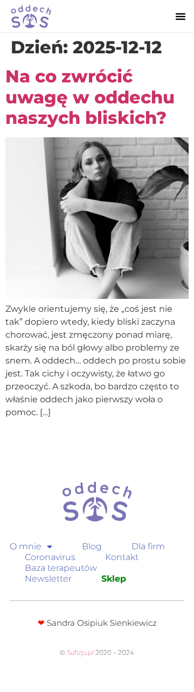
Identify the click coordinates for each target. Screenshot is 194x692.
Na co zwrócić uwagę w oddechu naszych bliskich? (90, 97)
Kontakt (121, 557)
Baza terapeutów (61, 568)
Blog (92, 546)
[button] (180, 16)
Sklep (113, 579)
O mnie (25, 546)
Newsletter (48, 579)
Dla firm (148, 546)
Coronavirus (50, 557)
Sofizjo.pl (80, 652)
